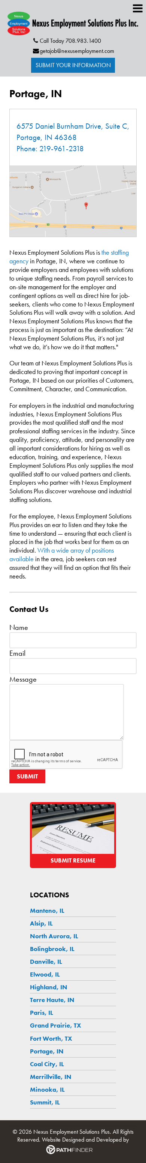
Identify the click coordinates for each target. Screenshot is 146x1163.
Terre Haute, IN (52, 1000)
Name (18, 627)
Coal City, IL (47, 1064)
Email (17, 653)
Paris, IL (41, 1012)
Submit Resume (73, 860)
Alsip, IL (41, 923)
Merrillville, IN (51, 1077)
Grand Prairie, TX (55, 1025)
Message (23, 679)
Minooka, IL (47, 1089)
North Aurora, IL (54, 936)
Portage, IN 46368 (46, 137)
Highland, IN (48, 987)
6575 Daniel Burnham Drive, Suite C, (73, 126)
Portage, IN (47, 1051)
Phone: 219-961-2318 (50, 148)
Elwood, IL (45, 974)
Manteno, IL (47, 910)
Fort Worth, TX (51, 1038)
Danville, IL (46, 961)
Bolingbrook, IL (52, 949)
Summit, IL (45, 1102)
